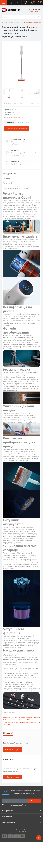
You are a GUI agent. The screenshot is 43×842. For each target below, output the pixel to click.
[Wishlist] (32, 103)
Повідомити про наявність (16, 128)
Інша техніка (9, 22)
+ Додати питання (12, 777)
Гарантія (14, 150)
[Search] (39, 17)
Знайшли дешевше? (24, 122)
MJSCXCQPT (25, 722)
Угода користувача (16, 805)
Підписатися (35, 801)
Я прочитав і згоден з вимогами (19, 805)
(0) (21, 103)
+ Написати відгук (12, 749)
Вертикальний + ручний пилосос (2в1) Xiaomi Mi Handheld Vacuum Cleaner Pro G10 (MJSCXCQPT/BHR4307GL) (21, 720)
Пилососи (18, 22)
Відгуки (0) (7, 178)
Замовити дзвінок (34, 11)
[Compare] (38, 103)
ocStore (25, 830)
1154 (32, 722)
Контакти (15, 161)
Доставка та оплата (18, 139)
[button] (18, 2)
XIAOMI (13, 110)
